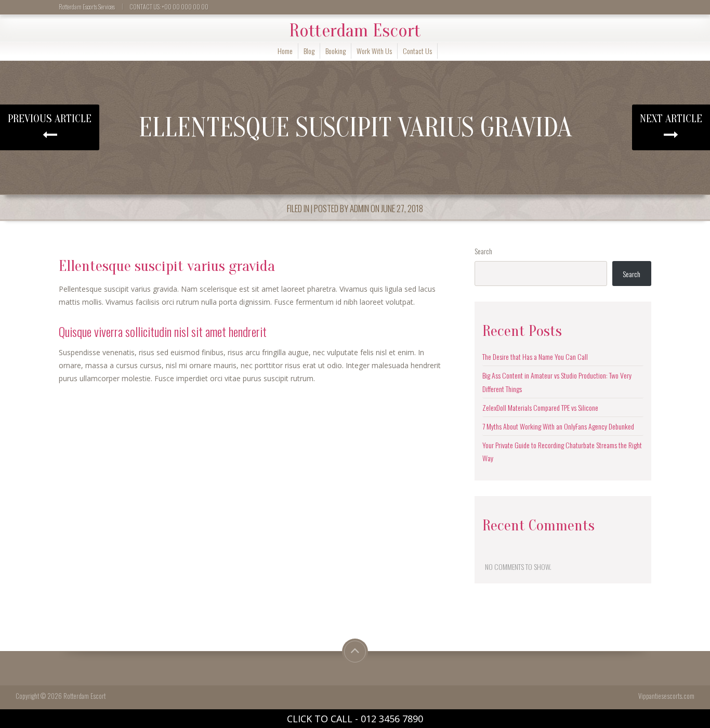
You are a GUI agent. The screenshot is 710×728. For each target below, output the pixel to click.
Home (285, 50)
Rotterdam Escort (355, 30)
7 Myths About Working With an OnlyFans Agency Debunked (558, 426)
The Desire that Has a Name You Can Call (535, 356)
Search (483, 250)
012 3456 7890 (392, 718)
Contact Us (417, 50)
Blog (309, 50)
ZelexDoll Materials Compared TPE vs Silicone (540, 407)
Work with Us (374, 50)
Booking (335, 50)
